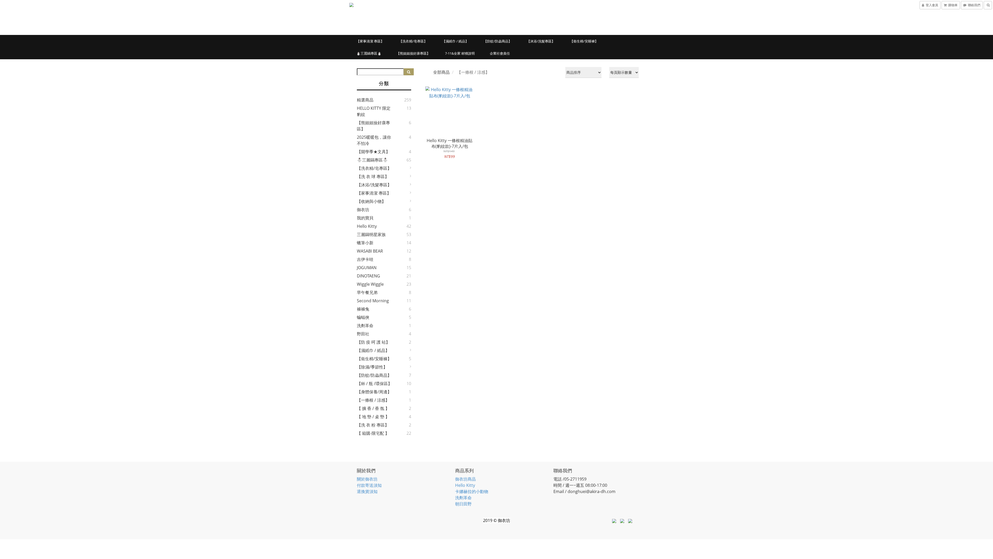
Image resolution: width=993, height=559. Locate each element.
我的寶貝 (365, 218)
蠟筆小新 (365, 243)
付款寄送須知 (369, 485)
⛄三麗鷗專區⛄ (368, 53)
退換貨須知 (367, 491)
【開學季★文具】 (373, 152)
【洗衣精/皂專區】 (413, 41)
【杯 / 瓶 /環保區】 (374, 383)
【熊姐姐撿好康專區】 (413, 53)
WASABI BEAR (370, 251)
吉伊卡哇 (365, 259)
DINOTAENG (368, 276)
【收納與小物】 (371, 201)
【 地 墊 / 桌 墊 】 (373, 417)
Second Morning (373, 301)
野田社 (363, 334)
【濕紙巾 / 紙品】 (455, 41)
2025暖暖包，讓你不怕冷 (374, 140)
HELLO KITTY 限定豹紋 (373, 111)
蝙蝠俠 (363, 317)
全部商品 (441, 72)
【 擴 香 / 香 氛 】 (373, 408)
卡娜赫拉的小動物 (471, 491)
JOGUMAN (367, 267)
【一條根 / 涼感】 (373, 400)
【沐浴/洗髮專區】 (541, 41)
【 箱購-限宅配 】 (373, 433)
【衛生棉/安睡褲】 (584, 41)
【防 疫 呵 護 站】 (373, 342)
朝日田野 (463, 504)
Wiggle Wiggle (370, 284)
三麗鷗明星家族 (371, 234)
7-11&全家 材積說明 (460, 53)
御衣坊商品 (465, 479)
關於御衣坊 (367, 479)
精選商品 (365, 100)
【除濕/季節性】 (372, 367)
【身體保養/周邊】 (374, 392)
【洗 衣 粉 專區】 (373, 425)
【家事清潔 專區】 (370, 41)
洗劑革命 (365, 325)
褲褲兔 (363, 309)
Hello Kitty (367, 226)
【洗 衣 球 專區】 (373, 176)
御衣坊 (363, 209)
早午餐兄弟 (367, 292)
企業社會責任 (500, 53)
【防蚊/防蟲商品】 (498, 41)
